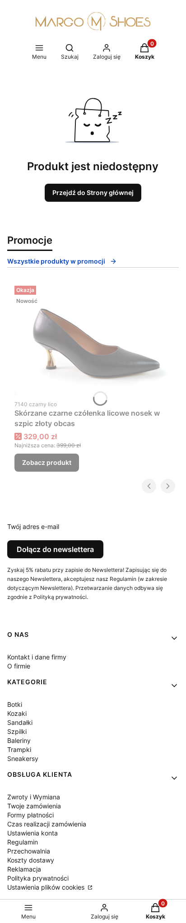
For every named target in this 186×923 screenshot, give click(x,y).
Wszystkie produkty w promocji (56, 261)
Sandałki (20, 722)
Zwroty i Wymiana (33, 797)
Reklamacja (24, 869)
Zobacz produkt (46, 462)
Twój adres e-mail (33, 526)
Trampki (19, 749)
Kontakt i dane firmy (36, 657)
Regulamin (22, 842)
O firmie (18, 666)
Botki (14, 704)
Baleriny (19, 740)
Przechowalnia (28, 851)
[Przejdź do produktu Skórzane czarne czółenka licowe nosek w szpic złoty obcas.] (93, 338)
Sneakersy (22, 758)
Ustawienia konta (32, 833)
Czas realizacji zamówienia (46, 824)
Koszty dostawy (30, 860)
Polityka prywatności (38, 878)
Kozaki (17, 713)
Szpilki (17, 731)
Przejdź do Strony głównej (93, 192)
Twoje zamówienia (34, 806)
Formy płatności (30, 815)
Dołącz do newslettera (55, 549)
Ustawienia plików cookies (46, 887)
